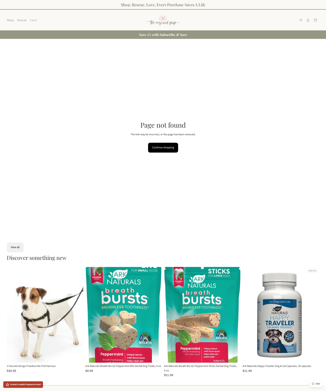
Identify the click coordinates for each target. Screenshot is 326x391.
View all (15, 247)
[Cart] (315, 20)
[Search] (301, 20)
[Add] (157, 357)
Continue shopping (163, 147)
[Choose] (78, 357)
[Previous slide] (12, 315)
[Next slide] (78, 315)
